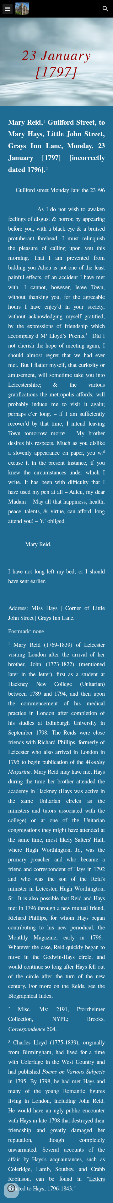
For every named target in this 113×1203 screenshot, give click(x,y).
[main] (56, 62)
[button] (7, 8)
